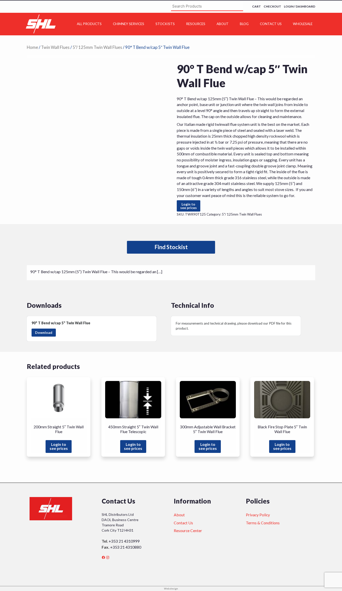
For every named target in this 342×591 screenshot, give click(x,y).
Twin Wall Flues (55, 47)
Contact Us (271, 24)
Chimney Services (128, 24)
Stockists (165, 24)
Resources (195, 24)
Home (32, 47)
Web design (171, 588)
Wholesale (302, 24)
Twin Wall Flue (78, 323)
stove (279, 189)
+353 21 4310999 (124, 541)
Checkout (272, 6)
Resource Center (188, 530)
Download (43, 332)
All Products (89, 24)
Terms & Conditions (263, 522)
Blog (244, 24)
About (223, 24)
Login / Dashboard (299, 6)
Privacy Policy (258, 514)
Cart (256, 6)
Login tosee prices (188, 206)
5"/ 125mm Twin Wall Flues (97, 47)
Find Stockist (171, 247)
